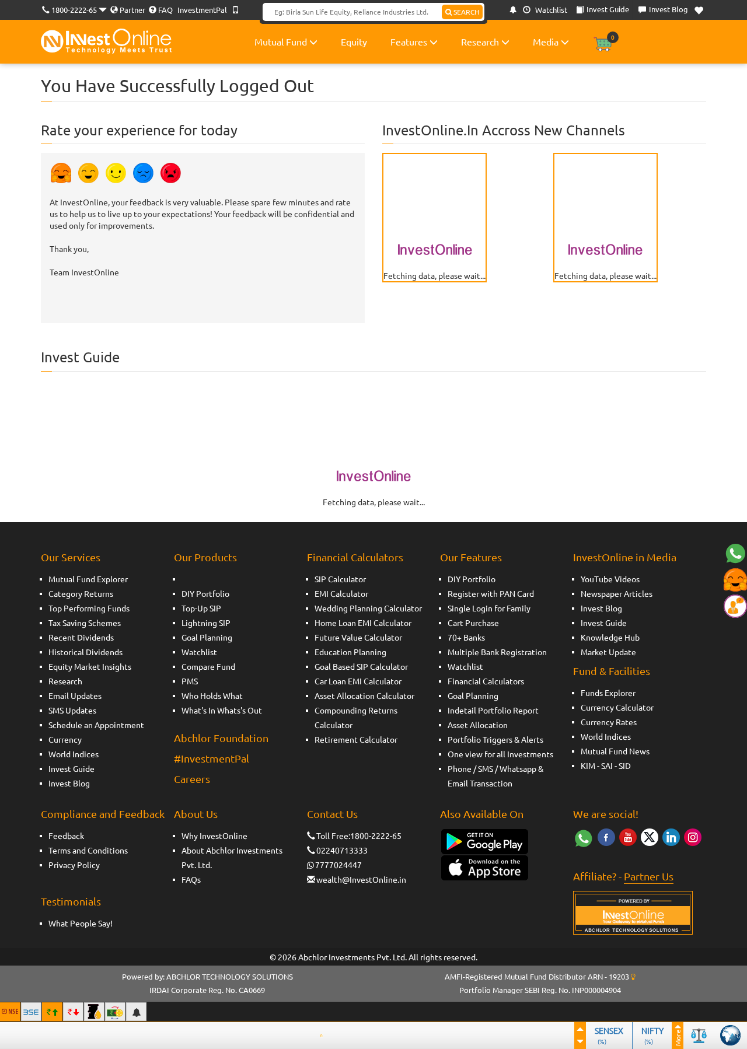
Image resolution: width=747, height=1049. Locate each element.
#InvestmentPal (211, 758)
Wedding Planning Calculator (368, 608)
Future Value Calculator (358, 637)
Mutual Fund (281, 41)
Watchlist (550, 10)
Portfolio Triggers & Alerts (495, 739)
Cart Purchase (473, 622)
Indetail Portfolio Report (493, 710)
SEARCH (465, 11)
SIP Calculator (340, 579)
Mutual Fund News (615, 751)
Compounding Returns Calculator (356, 717)
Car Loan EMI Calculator (358, 681)
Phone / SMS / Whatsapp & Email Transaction (495, 775)
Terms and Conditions (88, 850)
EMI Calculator (341, 593)
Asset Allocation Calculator (364, 695)
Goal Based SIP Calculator (361, 666)
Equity (354, 41)
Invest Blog (69, 783)
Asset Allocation (478, 724)
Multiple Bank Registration (497, 651)
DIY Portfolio (205, 593)
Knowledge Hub (610, 637)
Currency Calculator (617, 707)
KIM (588, 765)
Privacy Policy (74, 864)
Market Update (608, 651)
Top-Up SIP (201, 608)
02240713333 (342, 850)
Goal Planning (206, 637)
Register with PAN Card (491, 593)
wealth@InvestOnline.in (361, 879)
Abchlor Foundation (221, 738)
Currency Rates (609, 721)
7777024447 (338, 864)
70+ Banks (466, 637)
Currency (65, 739)
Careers (192, 778)
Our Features (471, 557)
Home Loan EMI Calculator (363, 622)
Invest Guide (71, 768)
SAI (607, 765)
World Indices (73, 754)
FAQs (191, 879)
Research (481, 41)
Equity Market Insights (89, 666)
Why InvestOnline (214, 835)
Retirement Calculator (356, 739)
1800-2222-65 (74, 10)
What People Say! (80, 923)
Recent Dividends (81, 637)
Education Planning (350, 651)
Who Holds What (212, 695)
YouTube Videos (610, 579)
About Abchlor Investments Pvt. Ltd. (231, 857)
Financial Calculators (355, 557)
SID (625, 765)
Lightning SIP (206, 622)
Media (547, 41)
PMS (189, 681)
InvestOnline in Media (624, 557)
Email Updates (75, 695)
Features (410, 41)
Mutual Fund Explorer (88, 579)
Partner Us (648, 876)
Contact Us (332, 813)
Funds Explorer (608, 692)
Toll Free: (333, 835)
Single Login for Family (489, 608)
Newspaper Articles (616, 593)
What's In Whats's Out (221, 710)
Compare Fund (208, 666)
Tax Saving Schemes (84, 622)
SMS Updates (72, 710)
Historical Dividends (85, 651)
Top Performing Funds (89, 608)
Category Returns (80, 593)
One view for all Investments (500, 754)
